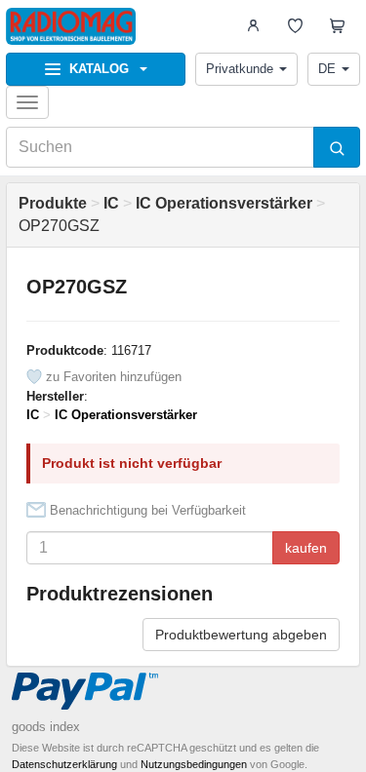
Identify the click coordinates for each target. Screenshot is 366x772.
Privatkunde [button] (239, 68)
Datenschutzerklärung (64, 764)
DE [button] (327, 68)
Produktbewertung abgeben (241, 634)
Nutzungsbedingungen (194, 764)
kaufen (306, 548)
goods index (46, 726)
